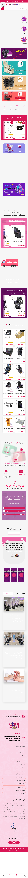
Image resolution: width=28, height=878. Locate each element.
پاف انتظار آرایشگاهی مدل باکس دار (21, 429)
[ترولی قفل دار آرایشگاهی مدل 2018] (8, 421)
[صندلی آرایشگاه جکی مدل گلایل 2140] (19, 386)
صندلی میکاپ (22, 771)
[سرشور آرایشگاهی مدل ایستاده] (19, 404)
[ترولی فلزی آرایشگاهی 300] (19, 351)
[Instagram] (18, 842)
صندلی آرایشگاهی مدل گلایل (8, 341)
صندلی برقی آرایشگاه (21, 762)
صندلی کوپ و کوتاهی (20, 774)
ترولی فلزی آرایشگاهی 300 (21, 359)
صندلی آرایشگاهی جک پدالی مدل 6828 (19, 312)
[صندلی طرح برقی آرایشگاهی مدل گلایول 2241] (17, 232)
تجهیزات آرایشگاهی (16, 615)
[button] (26, 53)
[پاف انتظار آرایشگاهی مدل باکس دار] (19, 421)
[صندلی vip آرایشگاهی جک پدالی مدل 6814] (8, 369)
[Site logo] (15, 4)
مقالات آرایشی (8, 615)
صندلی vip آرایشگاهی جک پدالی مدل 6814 (9, 376)
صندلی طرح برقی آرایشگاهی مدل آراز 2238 (20, 376)
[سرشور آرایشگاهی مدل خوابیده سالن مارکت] (19, 334)
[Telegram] (14, 842)
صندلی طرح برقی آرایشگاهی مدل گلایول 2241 (18, 242)
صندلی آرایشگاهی (21, 753)
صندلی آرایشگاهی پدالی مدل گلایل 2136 (8, 394)
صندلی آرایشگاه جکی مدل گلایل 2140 (20, 394)
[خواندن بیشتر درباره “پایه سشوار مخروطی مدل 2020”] (16, 122)
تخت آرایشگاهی (21, 756)
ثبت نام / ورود (3, 4)
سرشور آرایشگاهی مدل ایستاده (20, 411)
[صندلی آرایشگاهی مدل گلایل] (8, 334)
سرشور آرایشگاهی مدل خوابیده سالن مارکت (20, 341)
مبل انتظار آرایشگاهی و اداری (8, 359)
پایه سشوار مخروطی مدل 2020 (20, 133)
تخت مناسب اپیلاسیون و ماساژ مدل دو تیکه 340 (8, 411)
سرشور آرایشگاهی (21, 759)
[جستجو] (2, 8)
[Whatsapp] (10, 842)
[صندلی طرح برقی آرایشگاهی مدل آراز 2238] (19, 369)
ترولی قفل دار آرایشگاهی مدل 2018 (8, 429)
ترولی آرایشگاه (22, 768)
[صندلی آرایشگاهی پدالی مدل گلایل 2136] (8, 386)
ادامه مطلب (18, 626)
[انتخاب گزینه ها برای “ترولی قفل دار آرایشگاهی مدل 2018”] (4, 418)
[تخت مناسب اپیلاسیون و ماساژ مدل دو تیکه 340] (8, 404)
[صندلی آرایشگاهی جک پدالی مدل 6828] (17, 302)
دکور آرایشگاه (22, 765)
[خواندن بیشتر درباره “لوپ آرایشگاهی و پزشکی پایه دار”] (4, 122)
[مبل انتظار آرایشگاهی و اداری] (8, 351)
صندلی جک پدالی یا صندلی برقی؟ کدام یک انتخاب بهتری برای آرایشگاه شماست (14, 655)
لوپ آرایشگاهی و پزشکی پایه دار (8, 133)
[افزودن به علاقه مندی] (16, 125)
